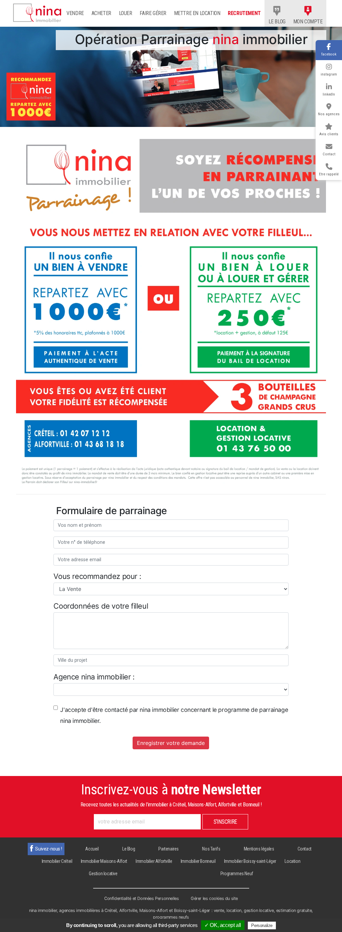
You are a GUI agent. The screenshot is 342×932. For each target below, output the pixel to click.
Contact (329, 154)
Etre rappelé (329, 174)
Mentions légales (259, 848)
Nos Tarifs (211, 848)
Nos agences (329, 114)
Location (292, 861)
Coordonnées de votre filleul (100, 606)
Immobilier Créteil (57, 861)
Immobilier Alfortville (154, 861)
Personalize (262, 925)
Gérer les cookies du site (214, 898)
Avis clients (328, 134)
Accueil (92, 848)
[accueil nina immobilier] (39, 11)
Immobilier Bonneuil (198, 861)
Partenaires (168, 848)
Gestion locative (103, 873)
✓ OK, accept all (222, 925)
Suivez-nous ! (48, 848)
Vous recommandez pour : (97, 576)
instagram (329, 74)
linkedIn (329, 94)
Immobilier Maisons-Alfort (104, 861)
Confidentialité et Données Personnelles (141, 898)
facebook (328, 54)
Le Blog (128, 848)
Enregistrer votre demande (171, 743)
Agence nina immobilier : (93, 676)
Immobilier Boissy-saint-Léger (250, 861)
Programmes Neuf (236, 873)
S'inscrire (225, 821)
